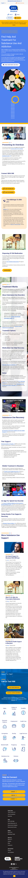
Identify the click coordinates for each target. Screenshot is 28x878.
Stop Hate (10, 816)
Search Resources (11, 823)
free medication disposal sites (13, 261)
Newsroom (10, 832)
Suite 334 (13, 868)
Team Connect (11, 812)
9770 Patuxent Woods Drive (13, 867)
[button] (5, 3)
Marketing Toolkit (11, 834)
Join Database (11, 852)
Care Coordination (11, 814)
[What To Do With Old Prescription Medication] (14, 587)
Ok (14, 876)
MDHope (5, 209)
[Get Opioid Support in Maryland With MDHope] (14, 547)
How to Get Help (11, 821)
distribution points (6, 155)
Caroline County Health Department (11, 471)
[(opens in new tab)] (14, 858)
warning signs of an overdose (17, 148)
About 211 (10, 839)
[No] (26, 874)
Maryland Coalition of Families (7, 443)
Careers (9, 841)
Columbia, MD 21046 (13, 869)
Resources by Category (12, 825)
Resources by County (12, 827)
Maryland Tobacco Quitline (8, 523)
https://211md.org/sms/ (15, 224)
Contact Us (10, 845)
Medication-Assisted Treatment (8, 364)
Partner (9, 850)
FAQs (9, 843)
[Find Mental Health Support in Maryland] (14, 630)
